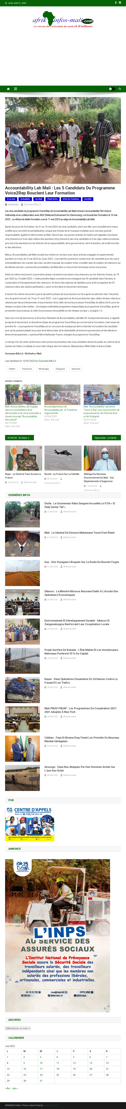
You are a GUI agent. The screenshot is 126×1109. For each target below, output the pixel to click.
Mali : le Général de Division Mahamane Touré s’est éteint (79, 532)
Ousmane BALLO (32, 204)
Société (87, 199)
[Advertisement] (63, 61)
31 (41, 1081)
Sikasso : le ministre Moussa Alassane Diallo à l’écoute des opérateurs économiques (81, 593)
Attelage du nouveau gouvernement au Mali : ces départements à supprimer (99, 478)
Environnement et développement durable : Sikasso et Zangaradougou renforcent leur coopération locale (77, 622)
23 (24, 1075)
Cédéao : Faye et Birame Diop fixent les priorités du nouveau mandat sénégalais (81, 739)
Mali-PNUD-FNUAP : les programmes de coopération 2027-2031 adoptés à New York (80, 710)
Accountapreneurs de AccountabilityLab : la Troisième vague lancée (60, 409)
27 (91, 1075)
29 (8, 1081)
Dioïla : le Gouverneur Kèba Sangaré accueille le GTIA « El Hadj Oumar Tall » (79, 505)
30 (24, 1081)
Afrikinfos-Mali (30, 482)
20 (91, 1069)
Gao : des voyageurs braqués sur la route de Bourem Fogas (81, 562)
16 (24, 1069)
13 (91, 1063)
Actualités (25, 199)
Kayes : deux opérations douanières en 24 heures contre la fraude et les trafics (80, 681)
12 (74, 1063)
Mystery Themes (51, 1105)
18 (57, 1069)
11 (57, 1063)
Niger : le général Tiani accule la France (23, 476)
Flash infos (52, 199)
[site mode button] (112, 89)
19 (74, 1069)
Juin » (15, 1088)
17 (41, 1069)
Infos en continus (71, 199)
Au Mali (38, 199)
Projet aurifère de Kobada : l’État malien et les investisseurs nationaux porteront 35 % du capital (81, 651)
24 (41, 1075)
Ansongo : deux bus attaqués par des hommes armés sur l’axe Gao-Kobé (79, 768)
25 (57, 1075)
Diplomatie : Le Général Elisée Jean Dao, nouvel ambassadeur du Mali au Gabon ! (108, 438)
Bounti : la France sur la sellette (61, 474)
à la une (11, 199)
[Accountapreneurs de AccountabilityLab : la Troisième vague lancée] (62, 395)
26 (74, 1075)
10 (41, 1063)
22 (8, 1075)
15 (8, 1069)
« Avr (7, 1088)
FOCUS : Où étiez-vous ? (22, 438)
